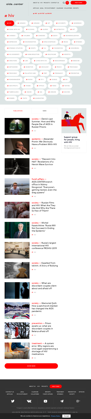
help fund (78, 2)
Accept (66, 416)
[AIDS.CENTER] (14, 4)
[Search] (64, 3)
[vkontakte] (29, 402)
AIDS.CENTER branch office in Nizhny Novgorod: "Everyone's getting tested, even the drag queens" (44, 187)
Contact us (55, 2)
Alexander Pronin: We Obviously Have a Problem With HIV (44, 142)
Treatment (37, 343)
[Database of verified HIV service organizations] (67, 3)
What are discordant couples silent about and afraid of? (44, 286)
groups (49, 13)
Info (35, 13)
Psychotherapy (50, 8)
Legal (42, 8)
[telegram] (61, 402)
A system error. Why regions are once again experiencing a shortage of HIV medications (45, 348)
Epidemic (36, 139)
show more (31, 366)
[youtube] (45, 402)
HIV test (41, 13)
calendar (59, 8)
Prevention (37, 323)
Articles (36, 8)
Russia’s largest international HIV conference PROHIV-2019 (44, 246)
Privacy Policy (55, 416)
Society (35, 119)
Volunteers (68, 8)
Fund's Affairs (38, 179)
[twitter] (12, 402)
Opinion (82, 392)
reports (76, 8)
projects (47, 2)
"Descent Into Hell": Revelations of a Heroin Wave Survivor (43, 162)
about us (36, 2)
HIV (41, 2)
